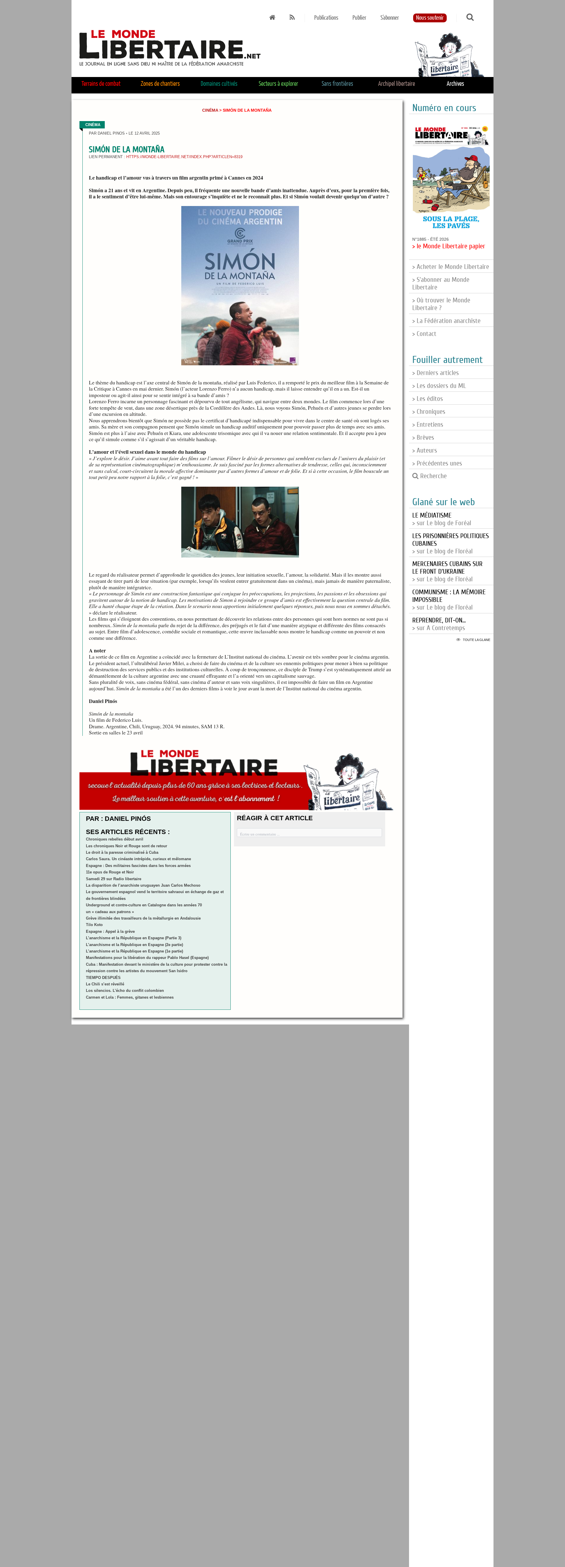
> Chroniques (428, 412)
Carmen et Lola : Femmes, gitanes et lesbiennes (130, 997)
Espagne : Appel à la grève (110, 931)
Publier (359, 18)
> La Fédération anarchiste (446, 321)
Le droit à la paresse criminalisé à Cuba (122, 852)
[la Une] (272, 18)
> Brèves (423, 437)
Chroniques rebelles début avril (114, 839)
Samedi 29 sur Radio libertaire (113, 879)
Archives (455, 84)
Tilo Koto (94, 925)
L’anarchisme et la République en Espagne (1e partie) (134, 951)
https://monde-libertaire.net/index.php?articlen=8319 (184, 157)
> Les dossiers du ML (439, 386)
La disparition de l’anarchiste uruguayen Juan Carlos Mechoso (143, 885)
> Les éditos (427, 399)
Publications (326, 18)
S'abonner (389, 18)
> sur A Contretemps (439, 624)
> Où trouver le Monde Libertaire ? (441, 304)
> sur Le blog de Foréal (441, 519)
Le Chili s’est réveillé (105, 984)
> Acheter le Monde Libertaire (450, 267)
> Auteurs (424, 450)
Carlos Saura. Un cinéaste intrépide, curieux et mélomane (138, 859)
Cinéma (210, 110)
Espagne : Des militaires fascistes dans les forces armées (138, 865)
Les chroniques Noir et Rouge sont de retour (126, 846)
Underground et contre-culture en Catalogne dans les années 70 (144, 905)
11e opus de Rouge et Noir (110, 872)
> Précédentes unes (437, 463)
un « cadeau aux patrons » (110, 912)
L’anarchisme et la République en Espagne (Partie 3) (133, 938)
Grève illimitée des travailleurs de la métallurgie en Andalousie (143, 918)
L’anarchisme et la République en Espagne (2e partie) (134, 944)
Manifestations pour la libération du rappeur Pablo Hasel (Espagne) (147, 957)
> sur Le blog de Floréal (447, 571)
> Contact (424, 334)
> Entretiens (427, 424)
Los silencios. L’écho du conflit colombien (125, 990)
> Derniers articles (435, 373)
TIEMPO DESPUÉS (103, 977)
